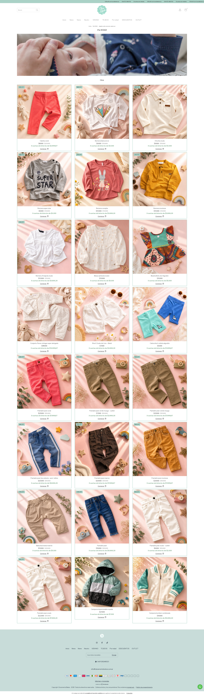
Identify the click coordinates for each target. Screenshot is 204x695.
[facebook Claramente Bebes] (102, 643)
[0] (185, 10)
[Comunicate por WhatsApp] (200, 686)
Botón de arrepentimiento (144, 687)
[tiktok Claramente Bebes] (107, 643)
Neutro (86, 20)
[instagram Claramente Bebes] (97, 643)
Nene (79, 20)
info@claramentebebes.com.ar (102, 669)
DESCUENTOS (127, 20)
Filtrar (102, 80)
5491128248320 (103, 662)
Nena (71, 20)
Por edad (115, 20)
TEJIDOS (105, 20)
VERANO (96, 20)
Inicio (64, 20)
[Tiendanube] (102, 684)
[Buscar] (37, 10)
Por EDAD (95, 26)
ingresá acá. (130, 687)
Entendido (129, 693)
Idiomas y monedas (102, 681)
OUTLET (139, 20)
